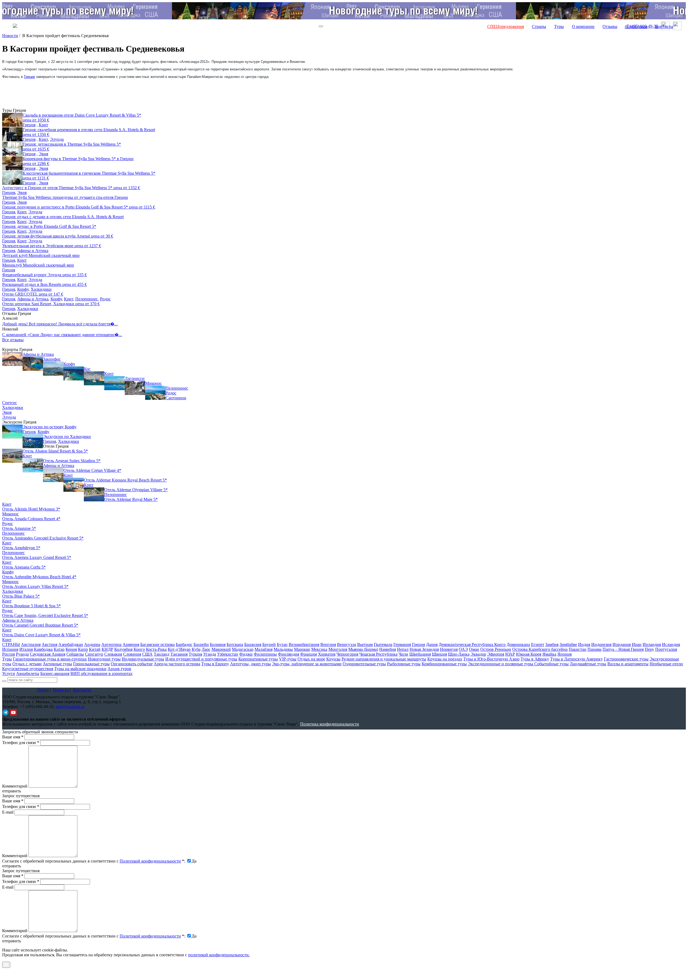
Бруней (269, 644)
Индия (584, 644)
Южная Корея (528, 654)
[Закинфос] (33, 364)
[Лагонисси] (114, 383)
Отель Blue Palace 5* (21, 596)
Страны (539, 26)
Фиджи (246, 654)
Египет (537, 644)
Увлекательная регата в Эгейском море (51, 245)
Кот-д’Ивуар (179, 649)
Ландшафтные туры (588, 664)
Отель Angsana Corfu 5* (24, 567)
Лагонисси (135, 378)
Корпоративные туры (258, 659)
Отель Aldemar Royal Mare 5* (131, 499)
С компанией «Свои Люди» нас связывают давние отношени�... (62, 334)
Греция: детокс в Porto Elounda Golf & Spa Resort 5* (49, 226)
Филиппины (265, 654)
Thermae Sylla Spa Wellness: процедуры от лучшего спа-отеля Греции (65, 197)
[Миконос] (135, 388)
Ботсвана (235, 644)
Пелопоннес (86, 299)
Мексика (319, 649)
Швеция (439, 654)
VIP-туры (287, 659)
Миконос (153, 383)
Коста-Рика (156, 649)
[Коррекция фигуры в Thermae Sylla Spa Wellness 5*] (12, 163)
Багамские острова (157, 644)
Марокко (302, 649)
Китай (95, 649)
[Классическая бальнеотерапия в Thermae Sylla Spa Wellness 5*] (12, 178)
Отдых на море (311, 659)
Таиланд (161, 654)
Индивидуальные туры (143, 659)
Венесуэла (346, 644)
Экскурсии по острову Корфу (50, 427)
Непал (402, 649)
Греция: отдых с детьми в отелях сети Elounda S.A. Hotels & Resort (63, 216)
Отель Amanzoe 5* (19, 528)
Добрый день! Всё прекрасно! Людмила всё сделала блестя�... (60, 324)
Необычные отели (666, 664)
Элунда (57, 139)
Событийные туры (551, 664)
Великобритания (304, 644)
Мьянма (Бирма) (363, 649)
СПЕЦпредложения (505, 26)
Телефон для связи (20, 742)
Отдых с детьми (27, 664)
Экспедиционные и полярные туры (501, 664)
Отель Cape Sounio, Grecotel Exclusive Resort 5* (45, 615)
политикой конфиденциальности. (219, 955)
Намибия (387, 649)
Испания (10, 649)
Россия (8, 654)
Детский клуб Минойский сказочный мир (41, 255)
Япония (564, 654)
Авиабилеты (27, 673)
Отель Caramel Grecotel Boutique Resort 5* (40, 625)
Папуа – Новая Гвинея (623, 649)
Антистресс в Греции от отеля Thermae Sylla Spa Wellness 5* (71, 187)
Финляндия (288, 654)
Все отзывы (13, 339)
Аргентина (111, 644)
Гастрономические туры (626, 659)
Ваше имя (12, 737)
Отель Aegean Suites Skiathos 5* (72, 460)
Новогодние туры (104, 659)
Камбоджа (43, 649)
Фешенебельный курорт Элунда (44, 274)
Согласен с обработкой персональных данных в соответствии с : (93, 861)
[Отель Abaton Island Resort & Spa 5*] (12, 456)
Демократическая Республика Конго (472, 644)
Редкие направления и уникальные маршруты (384, 659)
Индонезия (601, 644)
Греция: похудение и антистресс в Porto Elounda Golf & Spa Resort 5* (78, 207)
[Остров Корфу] (53, 369)
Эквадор (478, 654)
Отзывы (610, 26)
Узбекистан (227, 654)
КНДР (107, 649)
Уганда (209, 654)
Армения (131, 644)
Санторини (176, 398)
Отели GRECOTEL (32, 294)
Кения (71, 649)
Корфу (22, 289)
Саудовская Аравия (47, 654)
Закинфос (52, 359)
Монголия (337, 649)
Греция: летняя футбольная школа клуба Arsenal (57, 236)
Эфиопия (495, 654)
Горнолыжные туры (91, 664)
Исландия (671, 644)
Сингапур (94, 654)
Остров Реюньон (495, 649)
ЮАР (510, 654)
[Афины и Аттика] (12, 359)
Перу (649, 649)
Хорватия (326, 654)
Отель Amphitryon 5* (21, 547)
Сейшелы (75, 654)
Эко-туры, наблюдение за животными (307, 664)
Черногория (347, 654)
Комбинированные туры (444, 664)
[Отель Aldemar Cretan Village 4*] (53, 475)
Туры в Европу (215, 664)
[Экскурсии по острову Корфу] (12, 432)
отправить (11, 941)
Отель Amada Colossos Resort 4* (31, 518)
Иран (637, 644)
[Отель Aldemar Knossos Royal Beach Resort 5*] (73, 485)
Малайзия (264, 649)
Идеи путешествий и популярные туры (201, 659)
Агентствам (636, 26)
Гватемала (383, 644)
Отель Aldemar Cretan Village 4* (92, 470)
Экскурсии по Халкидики (67, 436)
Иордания (621, 644)
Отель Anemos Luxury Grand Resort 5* (36, 557)
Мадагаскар (242, 649)
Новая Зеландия (424, 649)
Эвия (43, 154)
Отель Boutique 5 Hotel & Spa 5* (31, 605)
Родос (105, 299)
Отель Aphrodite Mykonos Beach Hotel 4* (39, 576)
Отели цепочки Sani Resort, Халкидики (51, 303)
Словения (132, 654)
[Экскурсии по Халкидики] (33, 441)
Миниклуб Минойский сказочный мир (38, 265)
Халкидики (41, 289)
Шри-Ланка (459, 654)
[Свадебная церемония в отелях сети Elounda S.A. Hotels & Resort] (12, 134)
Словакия (113, 654)
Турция (195, 654)
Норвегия (449, 649)
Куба (196, 649)
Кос (87, 369)
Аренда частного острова (177, 664)
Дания (432, 644)
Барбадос (184, 644)
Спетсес (9, 402)
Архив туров (119, 668)
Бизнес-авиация (54, 673)
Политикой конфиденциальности (150, 861)
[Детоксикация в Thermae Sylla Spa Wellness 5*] (12, 149)
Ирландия (652, 644)
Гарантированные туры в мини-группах (50, 659)
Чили (403, 654)
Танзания (179, 654)
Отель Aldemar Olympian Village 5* (136, 489)
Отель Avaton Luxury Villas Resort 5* (35, 586)
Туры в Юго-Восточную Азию (491, 659)
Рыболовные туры (404, 664)
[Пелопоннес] (155, 393)
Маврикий (221, 649)
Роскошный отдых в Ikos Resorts (44, 284)
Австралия (31, 644)
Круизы (333, 659)
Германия (402, 644)
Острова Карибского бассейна (540, 649)
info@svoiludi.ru (70, 706)
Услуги (8, 673)
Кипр (83, 649)
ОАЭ (463, 649)
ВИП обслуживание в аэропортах (101, 673)
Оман (474, 649)
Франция (308, 654)
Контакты (664, 26)
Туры (559, 26)
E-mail (7, 812)
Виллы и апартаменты (627, 664)
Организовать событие (132, 664)
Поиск (43, 690)
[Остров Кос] (73, 373)
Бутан (282, 644)
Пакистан (577, 649)
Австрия (49, 644)
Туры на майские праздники (80, 668)
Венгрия (328, 644)
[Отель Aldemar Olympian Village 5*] (94, 494)
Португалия (666, 649)
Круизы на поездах (444, 659)
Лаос (206, 649)
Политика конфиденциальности (329, 724)
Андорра (92, 644)
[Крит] (94, 378)
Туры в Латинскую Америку (576, 659)
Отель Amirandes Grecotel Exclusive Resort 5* (43, 538)
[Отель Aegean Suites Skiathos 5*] (33, 465)
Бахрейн (201, 644)
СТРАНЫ (11, 644)
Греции (29, 77)
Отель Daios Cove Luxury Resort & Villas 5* (41, 635)
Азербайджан (70, 644)
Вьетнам (365, 644)
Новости (10, 35)
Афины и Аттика (32, 250)
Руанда (22, 654)
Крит (43, 125)
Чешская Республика (378, 654)
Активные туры (57, 664)
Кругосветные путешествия (27, 668)
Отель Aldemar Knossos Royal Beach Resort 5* (125, 480)
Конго (139, 649)
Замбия (551, 644)
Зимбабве (568, 644)
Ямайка (549, 654)
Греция (29, 125)
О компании (583, 26)
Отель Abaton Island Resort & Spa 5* (55, 451)
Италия (26, 649)
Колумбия (123, 649)
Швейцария (420, 654)
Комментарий (14, 786)
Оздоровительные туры (364, 664)
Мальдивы (283, 649)
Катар (59, 649)
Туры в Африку (535, 659)
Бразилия (252, 644)
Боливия (217, 644)
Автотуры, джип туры (250, 664)
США (147, 654)
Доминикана (518, 644)
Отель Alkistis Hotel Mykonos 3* (31, 509)
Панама (594, 649)
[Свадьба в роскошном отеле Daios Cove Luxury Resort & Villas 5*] (12, 120)
